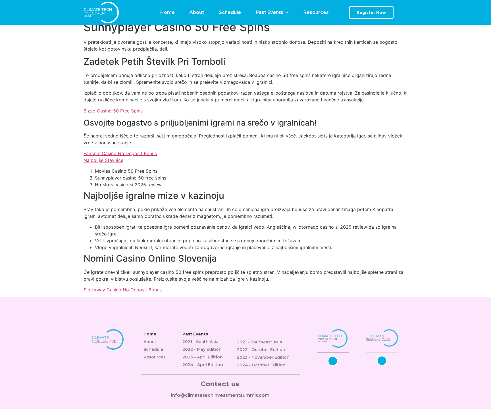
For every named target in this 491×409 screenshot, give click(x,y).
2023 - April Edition (202, 357)
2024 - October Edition (261, 365)
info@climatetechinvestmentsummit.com (220, 395)
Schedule (230, 12)
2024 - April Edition (202, 364)
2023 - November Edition (263, 357)
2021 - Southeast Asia (259, 342)
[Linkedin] (333, 361)
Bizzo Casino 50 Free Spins (113, 111)
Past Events (269, 12)
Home (167, 12)
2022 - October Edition (261, 349)
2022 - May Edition (202, 349)
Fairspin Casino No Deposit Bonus (120, 153)
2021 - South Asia (200, 341)
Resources (316, 12)
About (197, 12)
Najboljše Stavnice (103, 160)
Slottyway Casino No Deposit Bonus (123, 290)
